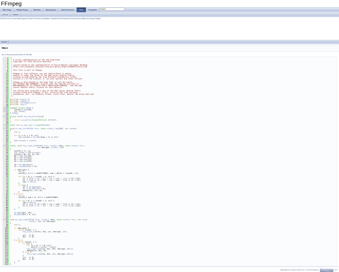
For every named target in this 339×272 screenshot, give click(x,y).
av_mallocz (27, 120)
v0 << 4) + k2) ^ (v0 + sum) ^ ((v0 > (50, 178)
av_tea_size (26, 125)
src (82, 146)
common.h (25, 101)
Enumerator (77, 18)
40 (5, 125)
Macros (85, 18)
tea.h (23, 104)
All (1, 18)
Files (31, 18)
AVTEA (28, 108)
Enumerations (65, 18)
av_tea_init (21, 129)
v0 (25, 151)
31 (5, 110)
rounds (21, 111)
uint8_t (50, 129)
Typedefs (54, 18)
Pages (98, 18)
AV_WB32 (18, 213)
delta (30, 173)
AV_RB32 (37, 137)
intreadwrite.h (28, 103)
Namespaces (22, 18)
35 (5, 116)
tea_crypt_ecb (29, 146)
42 (5, 129)
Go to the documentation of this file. (17, 55)
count (84, 220)
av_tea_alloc (31, 116)
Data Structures (10, 18)
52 (5, 146)
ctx (37, 129)
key (25, 110)
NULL (69, 249)
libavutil (4, 42)
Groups (92, 18)
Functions (37, 18)
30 (5, 108)
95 (5, 220)
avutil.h (25, 99)
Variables (46, 18)
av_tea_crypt (21, 220)
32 (5, 111)
